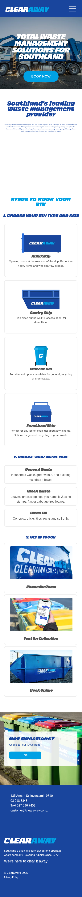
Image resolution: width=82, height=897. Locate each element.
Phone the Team (41, 586)
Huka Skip (40, 256)
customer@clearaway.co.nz (29, 810)
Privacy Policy (11, 877)
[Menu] (72, 9)
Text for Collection (41, 638)
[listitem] (40, 250)
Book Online (41, 690)
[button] (41, 356)
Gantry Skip (41, 312)
